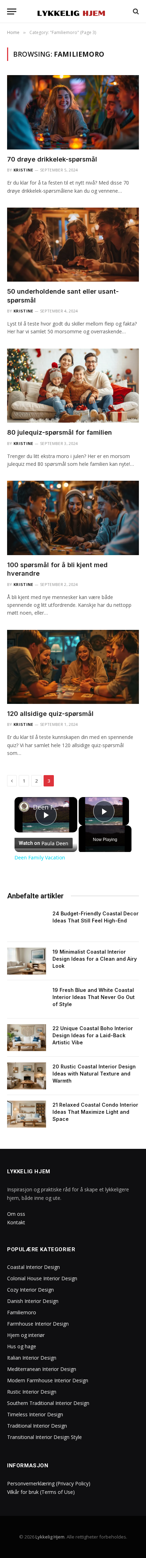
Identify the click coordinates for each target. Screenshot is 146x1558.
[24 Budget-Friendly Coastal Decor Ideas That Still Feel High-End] (26, 922)
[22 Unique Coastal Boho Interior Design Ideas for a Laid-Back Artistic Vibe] (26, 1037)
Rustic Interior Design (31, 1391)
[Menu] (11, 11)
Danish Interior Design (32, 1301)
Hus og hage (21, 1346)
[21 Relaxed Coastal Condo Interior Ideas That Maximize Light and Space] (26, 1114)
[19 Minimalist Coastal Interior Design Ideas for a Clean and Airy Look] (26, 961)
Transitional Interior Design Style (44, 1437)
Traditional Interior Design (37, 1425)
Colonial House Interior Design (42, 1278)
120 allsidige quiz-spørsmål (50, 713)
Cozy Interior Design (30, 1289)
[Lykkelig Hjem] (73, 11)
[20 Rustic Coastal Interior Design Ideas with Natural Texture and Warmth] (26, 1075)
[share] (66, 804)
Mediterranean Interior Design (41, 1369)
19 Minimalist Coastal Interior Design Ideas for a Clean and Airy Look (94, 959)
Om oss (16, 1213)
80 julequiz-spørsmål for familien (59, 432)
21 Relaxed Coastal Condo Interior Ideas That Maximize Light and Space (95, 1112)
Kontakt (16, 1222)
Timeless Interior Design (35, 1414)
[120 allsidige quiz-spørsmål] (73, 667)
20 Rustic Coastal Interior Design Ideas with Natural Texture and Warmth (94, 1073)
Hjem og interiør (26, 1335)
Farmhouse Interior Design (38, 1323)
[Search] (135, 11)
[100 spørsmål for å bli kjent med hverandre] (73, 518)
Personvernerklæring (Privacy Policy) (48, 1483)
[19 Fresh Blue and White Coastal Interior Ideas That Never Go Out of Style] (26, 999)
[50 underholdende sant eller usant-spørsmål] (73, 245)
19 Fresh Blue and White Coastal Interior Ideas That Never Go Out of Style (93, 997)
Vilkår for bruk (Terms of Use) (41, 1492)
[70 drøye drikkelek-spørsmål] (73, 112)
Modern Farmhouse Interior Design (47, 1380)
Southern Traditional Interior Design (48, 1403)
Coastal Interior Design (33, 1267)
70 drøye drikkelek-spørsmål (52, 159)
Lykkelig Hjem (49, 1537)
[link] (24, 806)
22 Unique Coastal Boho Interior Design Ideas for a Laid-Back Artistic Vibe (92, 1035)
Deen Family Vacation (46, 807)
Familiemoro (21, 1312)
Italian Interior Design (31, 1357)
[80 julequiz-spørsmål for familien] (73, 386)
